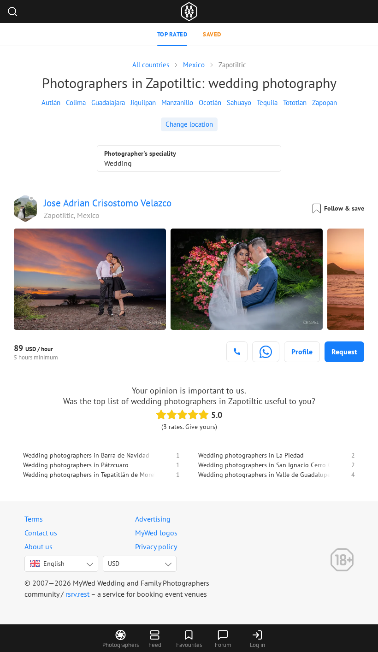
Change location (189, 124)
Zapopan (324, 102)
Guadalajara (108, 102)
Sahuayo (239, 102)
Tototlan (295, 102)
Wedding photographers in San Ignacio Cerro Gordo (271, 465)
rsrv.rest (77, 594)
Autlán (50, 102)
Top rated (172, 34)
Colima (76, 102)
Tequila (267, 102)
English (54, 563)
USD (113, 563)
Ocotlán (210, 102)
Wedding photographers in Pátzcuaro (76, 465)
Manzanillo (177, 102)
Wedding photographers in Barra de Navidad (86, 455)
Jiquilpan (143, 102)
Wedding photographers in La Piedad (251, 455)
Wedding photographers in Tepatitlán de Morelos (92, 474)
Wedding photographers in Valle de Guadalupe (264, 474)
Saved (212, 34)
